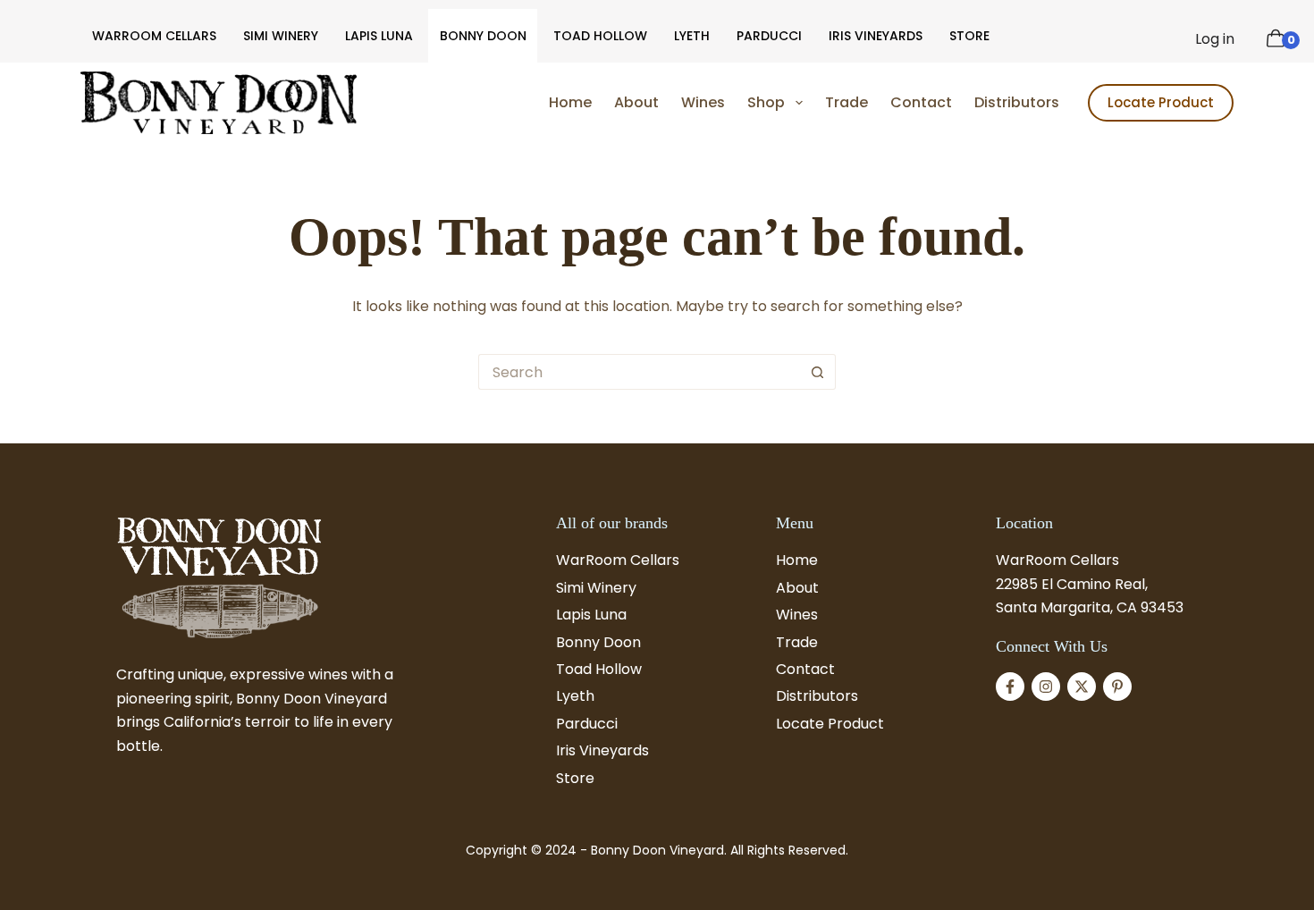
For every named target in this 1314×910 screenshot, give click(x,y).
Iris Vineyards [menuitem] (875, 36)
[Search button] (818, 372)
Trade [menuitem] (846, 102)
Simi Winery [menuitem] (280, 36)
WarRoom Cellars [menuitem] (154, 36)
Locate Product (1161, 102)
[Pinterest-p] (1117, 686)
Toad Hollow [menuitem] (600, 36)
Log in (1214, 39)
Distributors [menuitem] (1016, 102)
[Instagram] (1046, 686)
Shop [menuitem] (766, 102)
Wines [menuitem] (703, 102)
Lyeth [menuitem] (692, 36)
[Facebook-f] (1010, 686)
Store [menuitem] (969, 36)
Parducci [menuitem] (769, 36)
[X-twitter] (1081, 686)
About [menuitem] (636, 102)
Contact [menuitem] (921, 102)
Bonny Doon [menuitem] (483, 36)
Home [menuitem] (570, 102)
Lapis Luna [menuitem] (379, 36)
